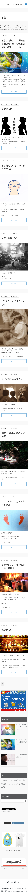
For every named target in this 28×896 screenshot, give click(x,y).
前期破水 (12, 780)
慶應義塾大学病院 (13, 784)
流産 (22, 784)
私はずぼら (6, 630)
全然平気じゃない (10, 238)
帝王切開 (8, 784)
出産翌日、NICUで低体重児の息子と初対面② (21, 726)
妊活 (20, 781)
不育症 (5, 780)
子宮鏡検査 (6, 109)
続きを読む (14, 91)
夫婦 (16, 780)
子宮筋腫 (3, 784)
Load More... (7, 823)
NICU (2, 780)
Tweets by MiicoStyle (6, 811)
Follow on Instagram (18, 823)
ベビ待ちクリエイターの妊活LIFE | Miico (12, 4)
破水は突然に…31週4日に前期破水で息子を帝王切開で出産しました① (13, 43)
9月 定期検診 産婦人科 (12, 379)
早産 (18, 784)
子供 (25, 780)
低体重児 (8, 780)
